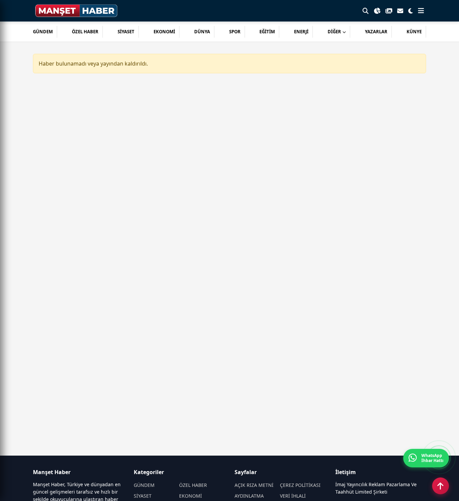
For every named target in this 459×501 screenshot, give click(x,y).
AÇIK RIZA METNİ (254, 485)
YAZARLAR (376, 32)
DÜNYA (202, 32)
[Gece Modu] (410, 10)
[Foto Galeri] (388, 10)
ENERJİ (301, 32)
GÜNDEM (43, 32)
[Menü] (421, 11)
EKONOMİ (164, 32)
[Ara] (366, 10)
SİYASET (126, 32)
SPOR (235, 32)
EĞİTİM (267, 32)
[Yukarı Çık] (440, 485)
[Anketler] (377, 10)
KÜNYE (414, 32)
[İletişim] (400, 10)
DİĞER (334, 32)
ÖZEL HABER (85, 32)
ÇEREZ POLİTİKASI (300, 485)
